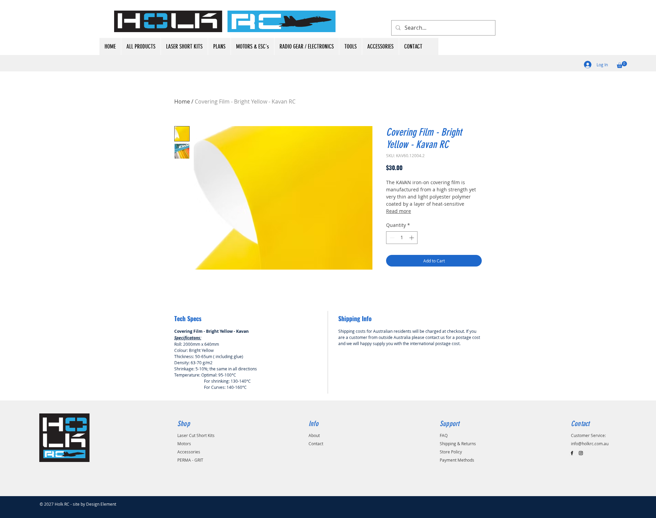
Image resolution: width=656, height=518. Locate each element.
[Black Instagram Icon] (581, 453)
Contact (316, 443)
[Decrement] (391, 238)
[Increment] (412, 238)
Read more (398, 211)
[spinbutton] (402, 238)
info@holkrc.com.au (590, 443)
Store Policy (451, 451)
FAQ (444, 435)
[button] (622, 64)
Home (182, 101)
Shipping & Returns (458, 443)
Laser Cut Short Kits (196, 435)
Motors (184, 443)
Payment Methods (457, 460)
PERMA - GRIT (190, 460)
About (314, 435)
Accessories (188, 451)
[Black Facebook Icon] (572, 453)
